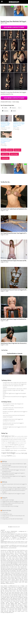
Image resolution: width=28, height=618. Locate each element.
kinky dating (12, 448)
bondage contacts (21, 439)
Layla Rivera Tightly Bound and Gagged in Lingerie (13, 493)
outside (18, 450)
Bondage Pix (4, 498)
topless (9, 456)
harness (3, 446)
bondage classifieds (13, 439)
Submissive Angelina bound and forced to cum (12, 503)
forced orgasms (14, 444)
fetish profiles (6, 444)
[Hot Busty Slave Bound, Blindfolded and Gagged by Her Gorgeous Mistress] (18, 118)
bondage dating (11, 441)
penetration (23, 450)
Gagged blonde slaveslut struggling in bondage (13, 501)
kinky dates (17, 150)
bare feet (11, 436)
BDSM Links (4, 482)
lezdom (3, 450)
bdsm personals (9, 438)
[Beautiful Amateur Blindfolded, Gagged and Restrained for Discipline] (6, 118)
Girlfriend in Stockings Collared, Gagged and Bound (14, 487)
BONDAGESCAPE (16, 526)
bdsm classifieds (18, 436)
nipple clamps (5, 154)
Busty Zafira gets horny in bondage (10, 506)
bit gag (2, 439)
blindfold (10, 150)
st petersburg (5, 158)
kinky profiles (24, 448)
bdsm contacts (24, 436)
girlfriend (22, 444)
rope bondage (14, 154)
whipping (14, 455)
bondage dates (4, 441)
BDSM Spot (4, 461)
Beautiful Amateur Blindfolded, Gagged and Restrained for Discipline (5, 124)
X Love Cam (5, 512)
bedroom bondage (23, 438)
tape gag (24, 453)
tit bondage (3, 455)
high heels (8, 446)
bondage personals (18, 441)
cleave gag (11, 443)
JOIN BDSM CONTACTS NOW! (14, 27)
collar (16, 443)
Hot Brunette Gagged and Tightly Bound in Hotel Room (14, 489)
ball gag (4, 150)
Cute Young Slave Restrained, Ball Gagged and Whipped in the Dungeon (6, 140)
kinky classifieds (19, 446)
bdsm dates (3, 438)
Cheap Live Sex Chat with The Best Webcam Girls (13, 515)
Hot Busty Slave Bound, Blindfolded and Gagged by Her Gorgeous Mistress (18, 124)
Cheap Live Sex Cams (6, 510)
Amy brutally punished (7, 504)
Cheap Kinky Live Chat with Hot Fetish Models (12, 519)
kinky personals (18, 448)
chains (6, 442)
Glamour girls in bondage (8, 500)
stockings (18, 453)
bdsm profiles (16, 438)
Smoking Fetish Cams (7, 514)
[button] (4, 34)
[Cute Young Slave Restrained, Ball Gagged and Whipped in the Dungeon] (6, 134)
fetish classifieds (20, 442)
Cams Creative (5, 517)
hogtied (13, 446)
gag (19, 444)
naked (7, 450)
